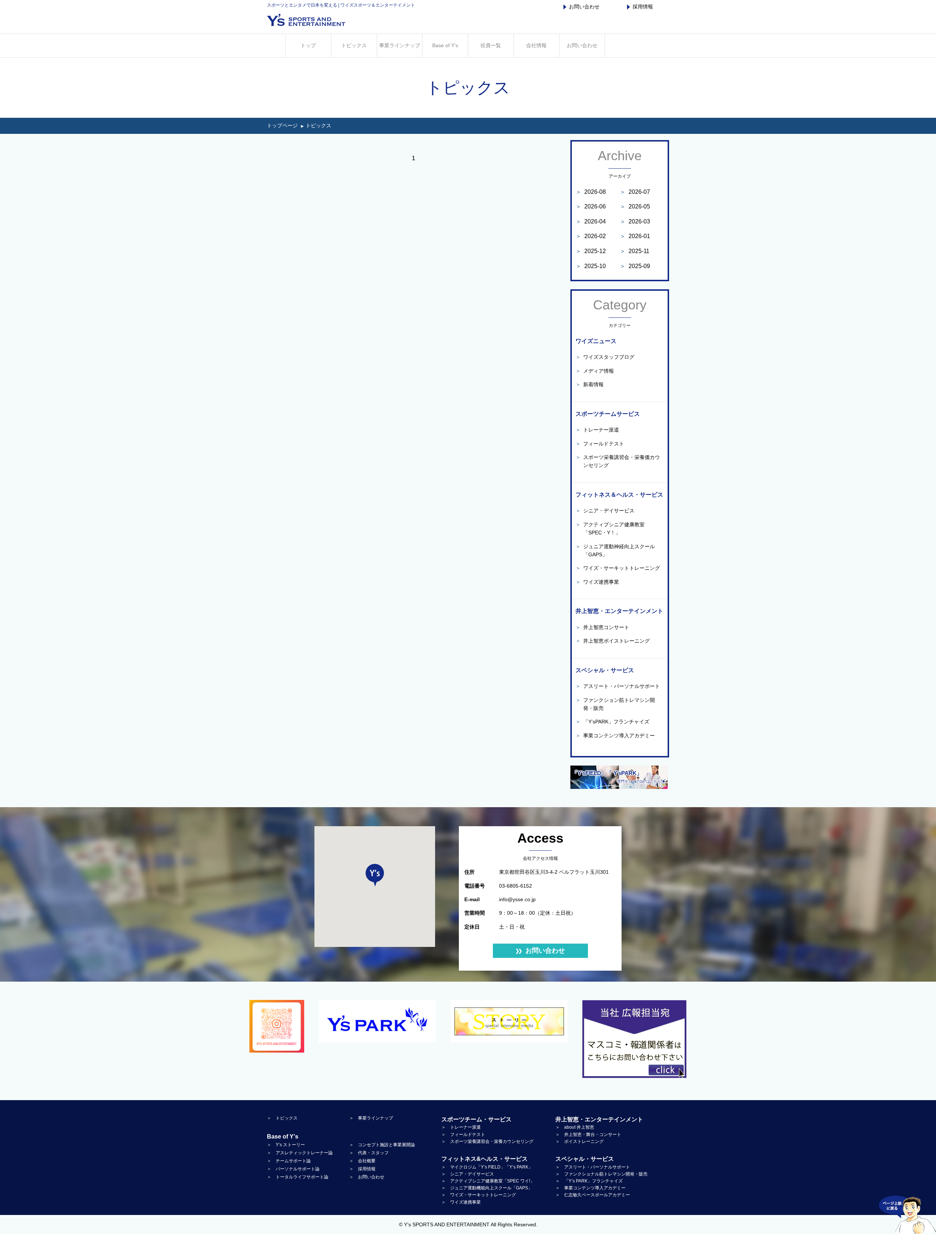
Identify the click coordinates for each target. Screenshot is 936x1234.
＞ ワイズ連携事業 (461, 1202)
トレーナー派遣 (597, 430)
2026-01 (635, 236)
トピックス (354, 45)
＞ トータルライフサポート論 (297, 1177)
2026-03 (635, 221)
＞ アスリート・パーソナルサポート (592, 1167)
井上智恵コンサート (602, 627)
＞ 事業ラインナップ (371, 1118)
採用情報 (643, 7)
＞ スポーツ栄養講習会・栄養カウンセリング (487, 1141)
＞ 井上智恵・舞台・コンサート (588, 1134)
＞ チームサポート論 (289, 1160)
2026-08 (590, 192)
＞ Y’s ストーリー (286, 1144)
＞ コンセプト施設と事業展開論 (382, 1144)
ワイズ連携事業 (597, 582)
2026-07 (635, 192)
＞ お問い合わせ (366, 1177)
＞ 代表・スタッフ (369, 1152)
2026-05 (635, 206)
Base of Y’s (445, 45)
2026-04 (590, 221)
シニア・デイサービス (604, 510)
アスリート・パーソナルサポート (617, 686)
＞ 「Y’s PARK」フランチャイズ (589, 1181)
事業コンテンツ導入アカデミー (615, 735)
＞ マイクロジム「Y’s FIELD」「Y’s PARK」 (487, 1167)
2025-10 (590, 266)
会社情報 (536, 45)
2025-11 (634, 251)
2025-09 (635, 266)
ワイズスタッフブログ (604, 357)
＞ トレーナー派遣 (461, 1127)
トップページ (282, 125)
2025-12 (590, 251)
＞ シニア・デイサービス (467, 1174)
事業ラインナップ (399, 45)
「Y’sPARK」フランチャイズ (612, 722)
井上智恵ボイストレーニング (612, 641)
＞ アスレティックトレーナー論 (300, 1152)
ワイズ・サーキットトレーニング (617, 568)
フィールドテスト (599, 444)
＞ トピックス (282, 1118)
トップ (308, 45)
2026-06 (590, 206)
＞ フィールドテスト (463, 1134)
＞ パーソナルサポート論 (293, 1168)
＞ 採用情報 (362, 1168)
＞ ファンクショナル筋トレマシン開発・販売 (601, 1174)
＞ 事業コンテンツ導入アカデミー (590, 1187)
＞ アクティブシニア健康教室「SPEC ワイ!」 (488, 1181)
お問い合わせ (584, 7)
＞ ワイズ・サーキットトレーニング (478, 1194)
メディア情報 (594, 371)
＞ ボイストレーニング (579, 1141)
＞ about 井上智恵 (574, 1127)
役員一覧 (490, 45)
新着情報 (589, 384)
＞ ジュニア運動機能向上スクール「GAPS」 (486, 1187)
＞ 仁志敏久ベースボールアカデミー (592, 1194)
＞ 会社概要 (362, 1160)
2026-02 (590, 236)
